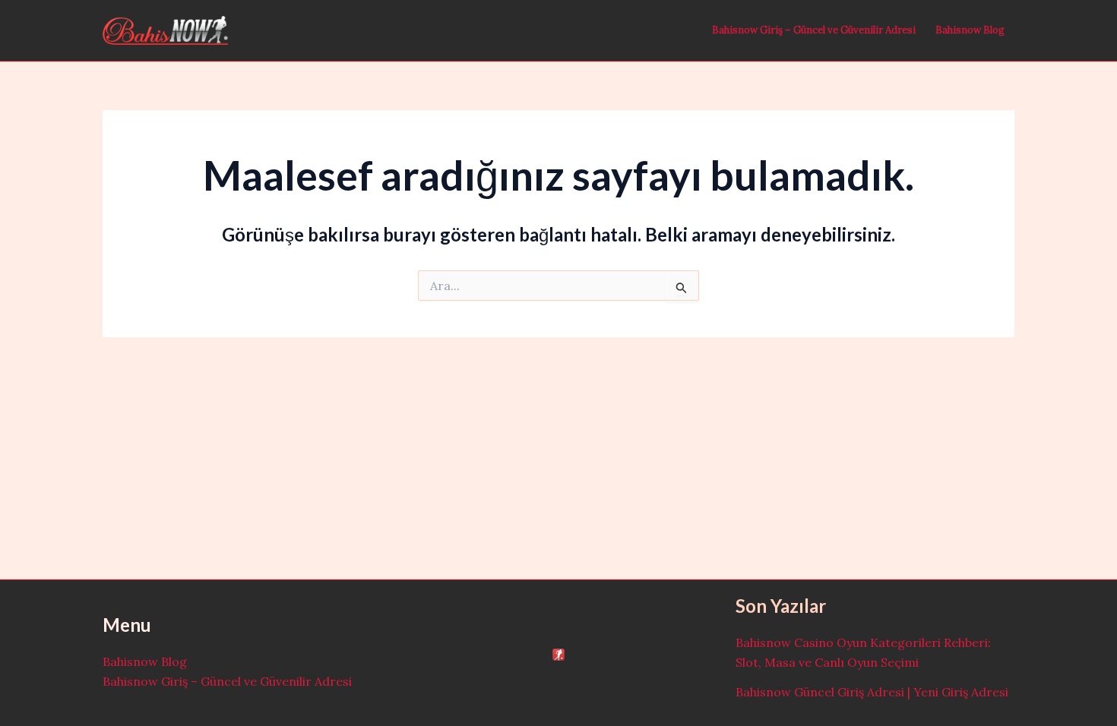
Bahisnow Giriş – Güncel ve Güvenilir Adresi (814, 30)
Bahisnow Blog (970, 30)
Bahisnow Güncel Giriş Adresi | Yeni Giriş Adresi (872, 691)
